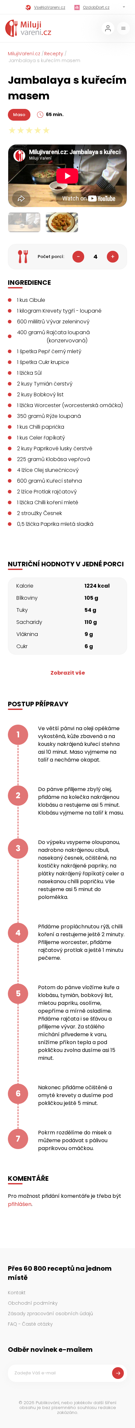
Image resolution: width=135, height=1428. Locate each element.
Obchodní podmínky (33, 1303)
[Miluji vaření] (28, 28)
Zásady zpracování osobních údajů (50, 1313)
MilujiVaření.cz (24, 53)
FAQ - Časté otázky (30, 1324)
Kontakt (17, 1292)
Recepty (53, 53)
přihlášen (19, 1204)
